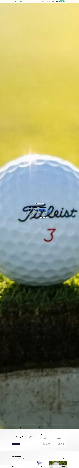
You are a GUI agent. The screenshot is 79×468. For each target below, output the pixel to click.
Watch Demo (43, 217)
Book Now (62, 1)
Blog (49, 1)
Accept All (63, 466)
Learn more (44, 466)
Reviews (53, 1)
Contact (57, 1)
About (47, 1)
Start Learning (35, 217)
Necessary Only (59, 466)
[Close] (66, 466)
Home (43, 1)
